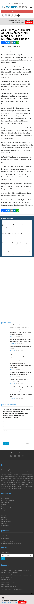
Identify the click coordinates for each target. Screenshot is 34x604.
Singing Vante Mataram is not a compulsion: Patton (18, 381)
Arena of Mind (5, 498)
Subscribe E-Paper (17, 12)
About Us (5, 536)
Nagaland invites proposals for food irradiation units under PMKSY (20, 373)
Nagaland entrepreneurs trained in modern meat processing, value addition (19, 356)
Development (5, 509)
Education (4, 517)
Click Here (29, 22)
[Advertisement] (11, 269)
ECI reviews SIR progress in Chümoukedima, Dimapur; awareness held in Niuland (20, 365)
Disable (3, 511)
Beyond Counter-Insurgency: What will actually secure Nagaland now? (20, 388)
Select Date (4, 552)
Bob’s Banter (5, 502)
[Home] (15, 7)
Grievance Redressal (8, 541)
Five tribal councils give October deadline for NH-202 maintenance (19, 326)
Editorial (3, 515)
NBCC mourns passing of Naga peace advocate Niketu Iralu (20, 333)
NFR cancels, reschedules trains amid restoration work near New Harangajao (20, 340)
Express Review (5, 525)
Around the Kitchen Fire (8, 500)
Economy (3, 513)
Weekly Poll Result (26, 443)
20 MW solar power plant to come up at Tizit (20, 395)
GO (3, 558)
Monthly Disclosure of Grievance (12, 543)
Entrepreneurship (6, 521)
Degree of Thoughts (7, 507)
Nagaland (12, 329)
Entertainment (5, 51)
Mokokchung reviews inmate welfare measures (20, 348)
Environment (4, 523)
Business (3, 504)
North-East (12, 343)
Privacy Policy (6, 538)
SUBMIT (6, 444)
